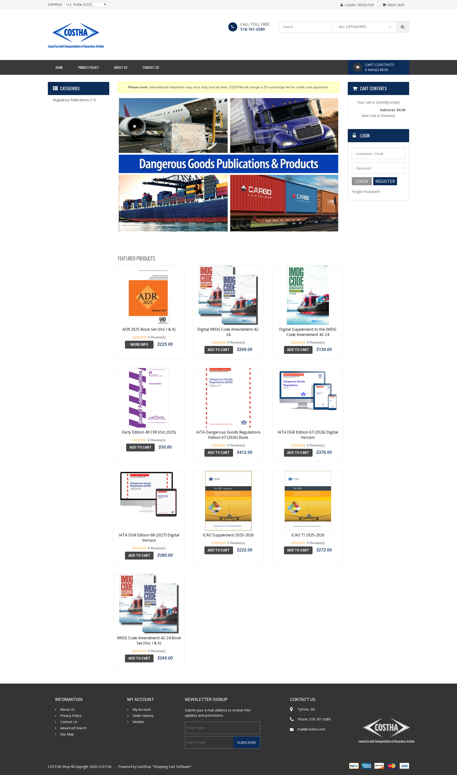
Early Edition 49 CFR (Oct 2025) (149, 432)
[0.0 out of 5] (133, 337)
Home (59, 67)
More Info (139, 344)
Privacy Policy (88, 67)
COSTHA (104, 766)
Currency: (55, 4)
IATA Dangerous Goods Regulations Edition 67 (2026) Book (228, 435)
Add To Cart (219, 350)
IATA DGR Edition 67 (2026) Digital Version (308, 435)
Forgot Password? (366, 191)
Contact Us (151, 67)
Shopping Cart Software (172, 766)
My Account (142, 709)
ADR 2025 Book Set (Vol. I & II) (148, 329)
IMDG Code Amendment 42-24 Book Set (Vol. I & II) (149, 640)
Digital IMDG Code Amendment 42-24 (228, 332)
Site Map (67, 734)
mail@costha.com (311, 729)
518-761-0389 (252, 29)
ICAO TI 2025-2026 (307, 535)
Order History (143, 716)
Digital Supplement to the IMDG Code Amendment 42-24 (307, 332)
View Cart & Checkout (378, 115)
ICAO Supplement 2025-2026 (228, 535)
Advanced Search (73, 728)
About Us (120, 67)
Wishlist (138, 722)
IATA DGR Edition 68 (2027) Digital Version (149, 537)
